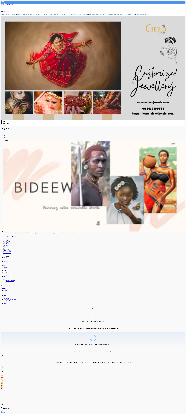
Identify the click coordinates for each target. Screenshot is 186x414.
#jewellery (3, 14)
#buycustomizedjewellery (63, 14)
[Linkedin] (94, 136)
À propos (5, 275)
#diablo (5, 261)
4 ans (2, 8)
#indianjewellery (21, 14)
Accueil (5, 295)
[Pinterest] (94, 138)
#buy (4, 258)
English (5, 267)
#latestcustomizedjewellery (50, 14)
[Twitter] (94, 134)
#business (5, 262)
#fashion (8, 14)
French (5, 269)
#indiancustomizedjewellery (142, 14)
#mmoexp (5, 260)
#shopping (13, 14)
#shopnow (85, 14)
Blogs (4, 276)
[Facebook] (94, 132)
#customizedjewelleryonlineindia (127, 14)
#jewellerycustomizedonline (112, 14)
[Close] (2, 356)
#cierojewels (29, 14)
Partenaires (6, 302)
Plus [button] (4, 279)
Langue (3, 265)
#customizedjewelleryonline (76, 14)
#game (5, 257)
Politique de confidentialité (10, 280)
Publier (2, 412)
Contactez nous (7, 277)
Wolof (4, 270)
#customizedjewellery (38, 14)
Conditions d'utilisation (10, 281)
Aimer (3, 121)
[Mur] (94, 130)
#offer (90, 14)
